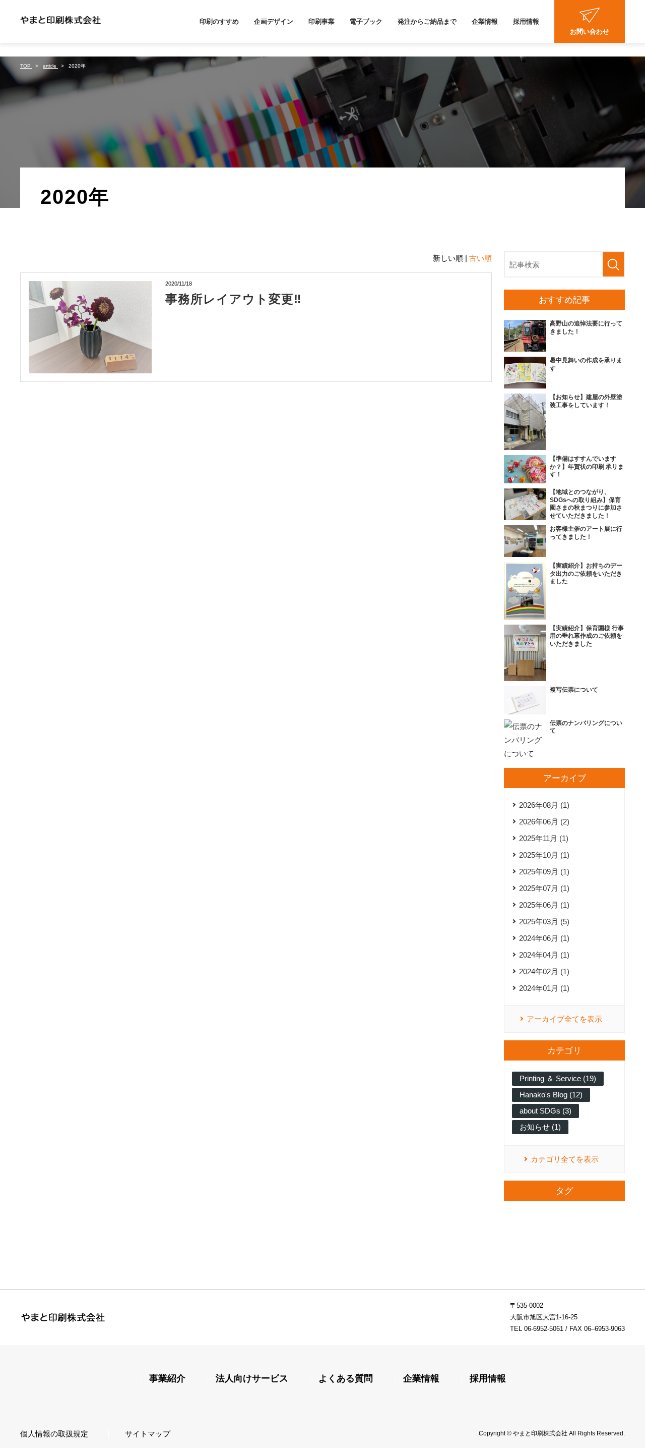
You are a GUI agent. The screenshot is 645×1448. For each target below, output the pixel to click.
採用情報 (526, 21)
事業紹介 (167, 1378)
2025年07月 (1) (544, 888)
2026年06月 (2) (544, 821)
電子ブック (366, 21)
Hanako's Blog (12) (551, 1094)
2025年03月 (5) (544, 921)
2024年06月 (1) (544, 938)
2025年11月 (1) (543, 838)
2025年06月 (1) (544, 905)
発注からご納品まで (427, 21)
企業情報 (485, 21)
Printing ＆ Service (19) (558, 1078)
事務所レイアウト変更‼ (233, 299)
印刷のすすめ (219, 21)
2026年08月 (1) (544, 805)
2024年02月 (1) (544, 971)
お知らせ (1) (540, 1127)
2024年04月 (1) (544, 955)
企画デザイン (273, 21)
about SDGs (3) (545, 1110)
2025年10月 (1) (544, 855)
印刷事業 (321, 21)
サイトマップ (147, 1433)
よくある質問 (345, 1378)
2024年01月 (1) (544, 988)
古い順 (480, 258)
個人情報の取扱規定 (54, 1433)
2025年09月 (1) (544, 871)
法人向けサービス (252, 1378)
